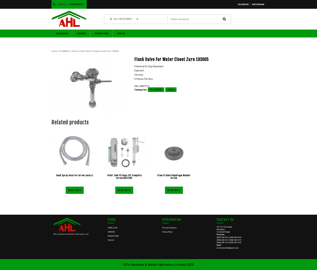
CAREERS (81, 33)
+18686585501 (75, 3)
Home (54, 51)
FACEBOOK (243, 4)
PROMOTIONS (101, 33)
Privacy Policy (167, 232)
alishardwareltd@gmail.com (228, 248)
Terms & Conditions (169, 228)
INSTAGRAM (258, 4)
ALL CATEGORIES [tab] (123, 19)
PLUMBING (64, 51)
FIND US (121, 33)
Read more (74, 190)
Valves (74, 51)
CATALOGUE (62, 33)
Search (223, 19)
